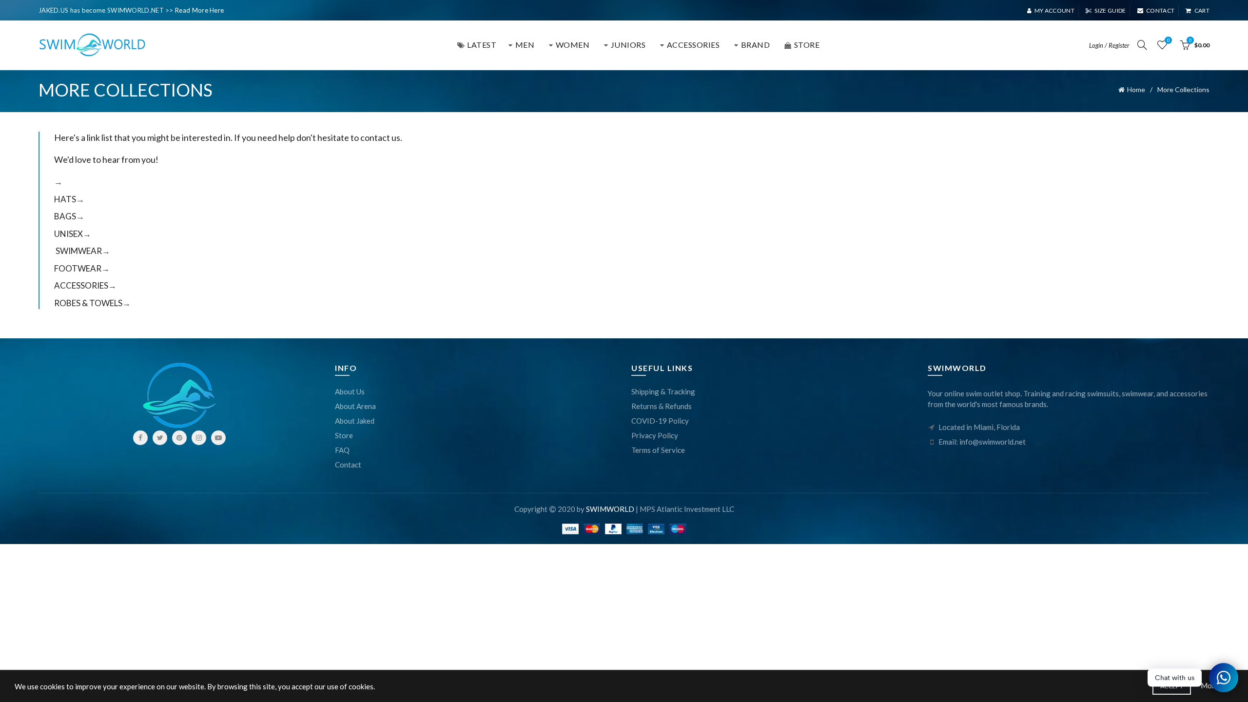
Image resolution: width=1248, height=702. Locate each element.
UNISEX (68, 234)
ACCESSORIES (81, 285)
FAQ (342, 450)
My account (1054, 10)
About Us (350, 391)
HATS (65, 199)
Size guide (1110, 10)
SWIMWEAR (79, 251)
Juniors (628, 44)
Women (573, 44)
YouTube (218, 437)
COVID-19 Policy (660, 420)
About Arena (355, 406)
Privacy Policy (654, 435)
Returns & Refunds (661, 406)
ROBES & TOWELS (88, 303)
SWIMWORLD (610, 509)
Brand (755, 44)
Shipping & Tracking (663, 391)
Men (525, 44)
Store (344, 435)
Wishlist (1168, 40)
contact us (380, 137)
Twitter (160, 437)
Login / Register (1109, 45)
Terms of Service (658, 450)
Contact (1160, 10)
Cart (1201, 10)
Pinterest (179, 437)
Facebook (140, 437)
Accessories (693, 44)
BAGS (65, 216)
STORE (807, 44)
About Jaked (354, 420)
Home (1136, 89)
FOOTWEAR (77, 268)
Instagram (199, 437)
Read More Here (199, 10)
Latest (481, 44)
